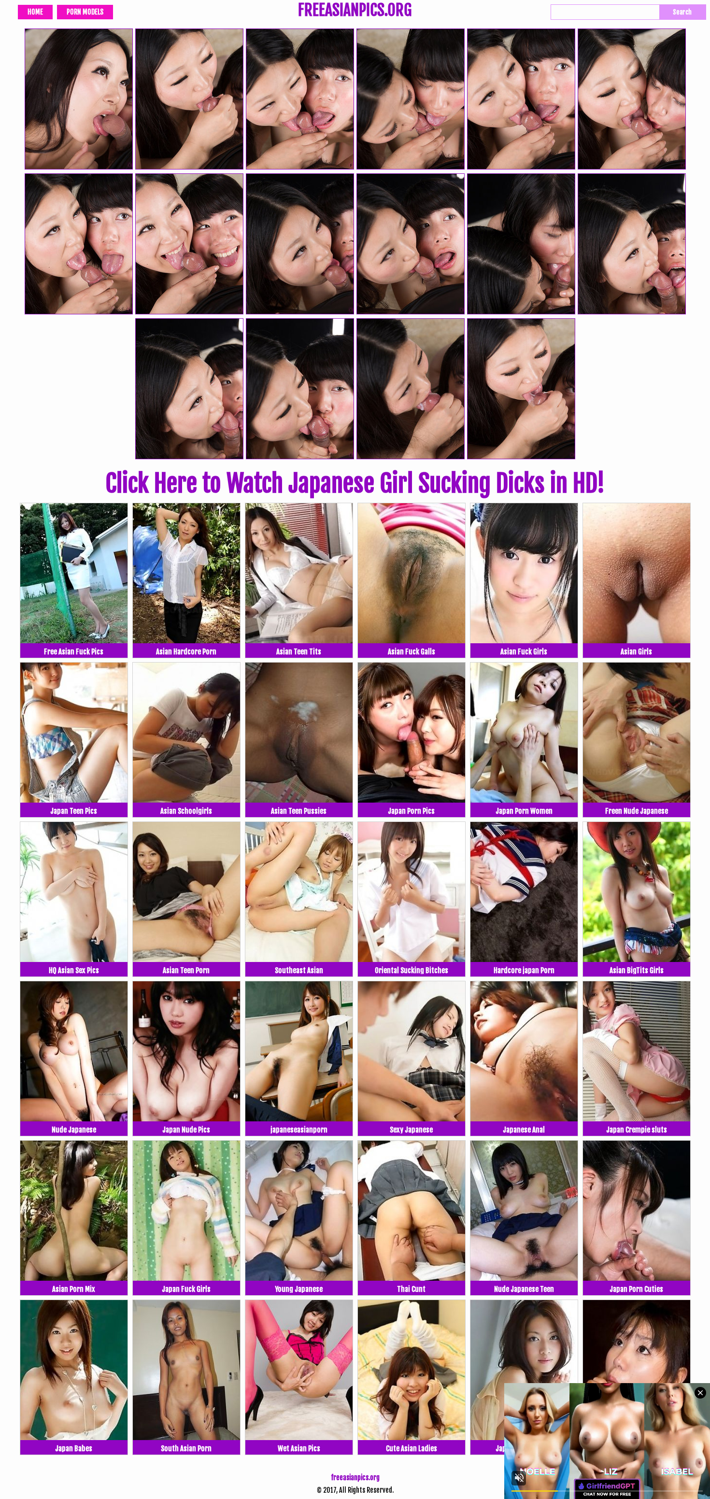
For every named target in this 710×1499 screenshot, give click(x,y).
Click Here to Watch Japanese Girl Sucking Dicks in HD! (355, 483)
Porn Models (85, 12)
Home (35, 12)
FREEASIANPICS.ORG (355, 11)
